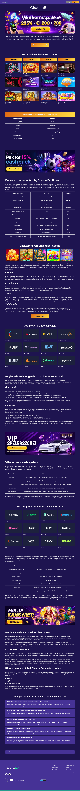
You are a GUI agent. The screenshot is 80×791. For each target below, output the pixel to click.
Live (30, 59)
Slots (65, 59)
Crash (47, 59)
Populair (13, 59)
